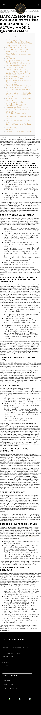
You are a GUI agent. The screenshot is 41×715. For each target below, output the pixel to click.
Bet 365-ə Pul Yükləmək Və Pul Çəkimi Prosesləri (18, 74)
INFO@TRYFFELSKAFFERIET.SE (15, 647)
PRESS (5, 665)
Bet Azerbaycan (12, 58)
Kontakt (6, 680)
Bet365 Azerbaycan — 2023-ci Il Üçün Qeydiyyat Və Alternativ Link (18, 89)
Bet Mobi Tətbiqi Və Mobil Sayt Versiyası (18, 99)
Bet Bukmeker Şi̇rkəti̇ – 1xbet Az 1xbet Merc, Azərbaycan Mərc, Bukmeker (18, 51)
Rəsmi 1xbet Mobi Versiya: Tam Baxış (18, 55)
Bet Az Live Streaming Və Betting (16, 114)
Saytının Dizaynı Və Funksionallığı (14, 128)
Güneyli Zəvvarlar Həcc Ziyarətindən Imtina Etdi (16, 68)
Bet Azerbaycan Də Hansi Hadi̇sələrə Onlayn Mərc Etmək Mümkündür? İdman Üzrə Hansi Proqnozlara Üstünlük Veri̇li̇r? (19, 43)
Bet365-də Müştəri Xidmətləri (18, 64)
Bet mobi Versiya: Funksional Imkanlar (18, 121)
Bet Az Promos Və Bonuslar (17, 47)
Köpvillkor (7, 684)
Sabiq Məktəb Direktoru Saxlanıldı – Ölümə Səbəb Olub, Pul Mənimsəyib (19, 80)
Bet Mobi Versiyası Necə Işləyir (18, 86)
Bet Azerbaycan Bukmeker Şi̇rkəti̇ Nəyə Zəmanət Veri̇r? (17, 103)
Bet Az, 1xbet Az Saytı (14, 62)
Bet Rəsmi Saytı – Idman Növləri (19, 131)
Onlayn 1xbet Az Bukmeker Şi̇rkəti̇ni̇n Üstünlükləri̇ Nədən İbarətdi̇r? (18, 109)
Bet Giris (9, 126)
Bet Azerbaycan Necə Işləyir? (17, 71)
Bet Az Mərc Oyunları (14, 106)
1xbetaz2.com (32, 537)
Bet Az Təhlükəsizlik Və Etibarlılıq (19, 60)
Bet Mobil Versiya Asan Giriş (17, 77)
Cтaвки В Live (11, 84)
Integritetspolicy (11, 688)
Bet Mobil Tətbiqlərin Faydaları (18, 124)
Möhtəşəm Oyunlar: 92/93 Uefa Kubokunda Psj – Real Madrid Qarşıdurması (18, 95)
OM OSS (5, 662)
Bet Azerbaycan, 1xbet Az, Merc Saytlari (18, 118)
